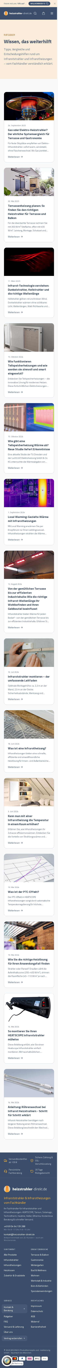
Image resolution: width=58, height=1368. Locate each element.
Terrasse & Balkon (40, 1254)
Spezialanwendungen (41, 1291)
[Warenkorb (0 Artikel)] (43, 13)
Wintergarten (37, 1265)
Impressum (36, 1306)
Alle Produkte (10, 1254)
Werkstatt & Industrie (41, 1280)
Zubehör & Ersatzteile (14, 1275)
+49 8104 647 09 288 (14, 1226)
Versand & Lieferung (14, 1326)
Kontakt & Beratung (8, 1308)
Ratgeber (8, 1316)
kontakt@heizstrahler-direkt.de (19, 1234)
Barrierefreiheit (38, 1326)
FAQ (6, 1321)
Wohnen (35, 1275)
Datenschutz (37, 1311)
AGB (33, 1316)
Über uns (8, 1332)
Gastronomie (37, 1260)
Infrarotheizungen (12, 1265)
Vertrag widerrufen (13, 1338)
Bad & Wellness (38, 1270)
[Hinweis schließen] (55, 4)
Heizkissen (9, 1270)
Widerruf (35, 1321)
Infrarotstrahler (11, 1260)
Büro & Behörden (39, 1286)
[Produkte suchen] (35, 13)
